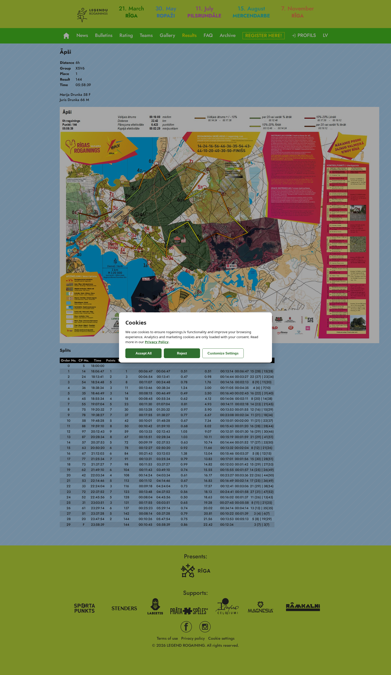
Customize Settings (222, 353)
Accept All (144, 353)
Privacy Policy (157, 342)
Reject (182, 353)
